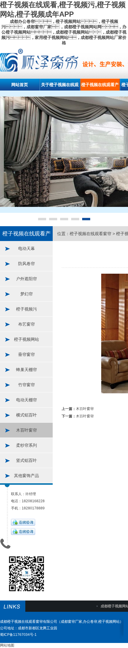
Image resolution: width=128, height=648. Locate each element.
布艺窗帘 (26, 324)
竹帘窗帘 (26, 384)
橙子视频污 (26, 309)
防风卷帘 (26, 263)
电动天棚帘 (26, 399)
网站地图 (7, 645)
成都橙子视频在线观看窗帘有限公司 (28, 622)
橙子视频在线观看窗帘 (90, 233)
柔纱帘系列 (26, 445)
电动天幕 (26, 248)
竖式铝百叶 (26, 460)
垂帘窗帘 (26, 354)
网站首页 (19, 84)
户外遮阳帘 (26, 278)
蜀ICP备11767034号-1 (18, 635)
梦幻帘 (26, 293)
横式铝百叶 (26, 415)
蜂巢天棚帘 (26, 369)
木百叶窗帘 (26, 430)
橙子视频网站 (26, 339)
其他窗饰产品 (26, 475)
